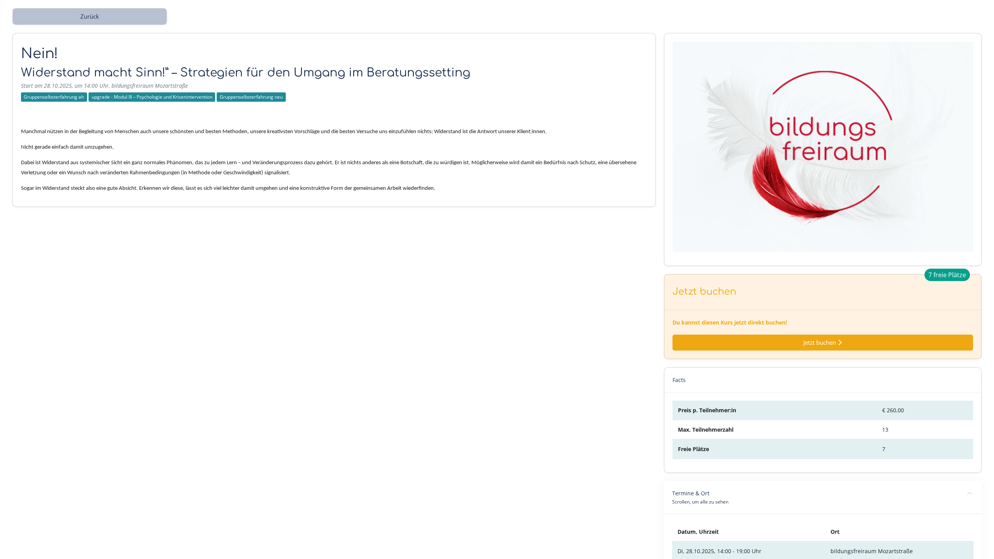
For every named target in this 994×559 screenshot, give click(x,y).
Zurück (89, 16)
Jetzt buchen (820, 343)
